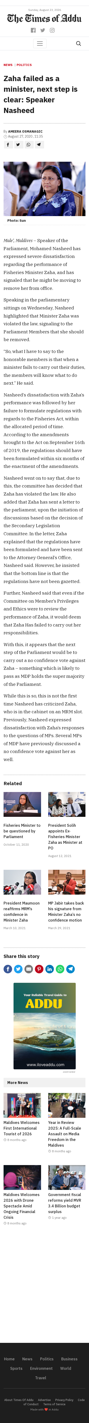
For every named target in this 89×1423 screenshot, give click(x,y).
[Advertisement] (44, 1287)
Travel (40, 1377)
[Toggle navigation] (40, 43)
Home (9, 1359)
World (65, 1368)
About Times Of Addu (18, 1400)
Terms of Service (54, 1404)
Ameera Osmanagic (25, 131)
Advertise (44, 1400)
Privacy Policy (64, 1400)
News (8, 65)
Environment (41, 1368)
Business (69, 1359)
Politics (24, 65)
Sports (16, 1368)
